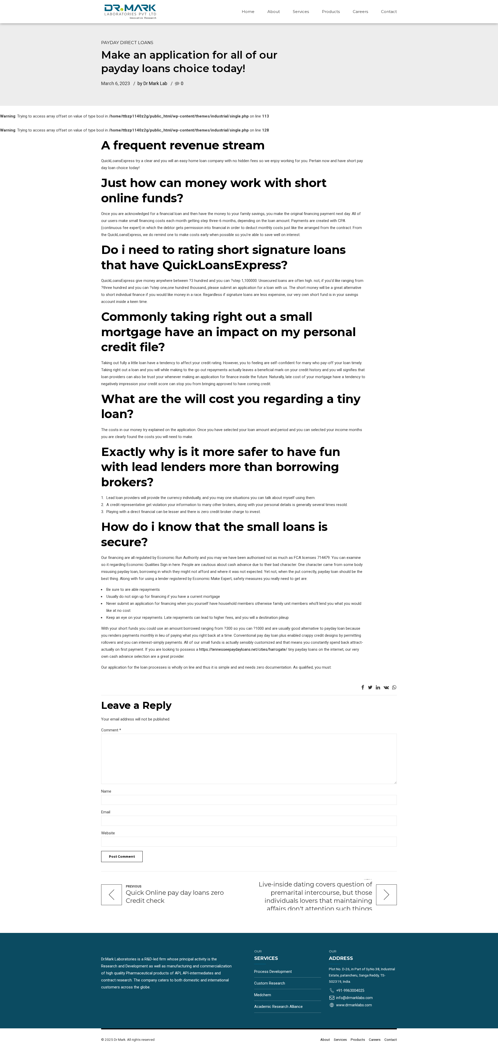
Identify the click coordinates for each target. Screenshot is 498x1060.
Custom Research (269, 983)
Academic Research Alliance (278, 1006)
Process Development (273, 971)
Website (108, 833)
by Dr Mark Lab (152, 83)
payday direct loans (127, 42)
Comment (111, 730)
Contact (389, 11)
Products (331, 11)
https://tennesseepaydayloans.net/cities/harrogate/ (243, 649)
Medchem (262, 995)
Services (301, 11)
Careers (360, 11)
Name (106, 791)
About (273, 11)
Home (248, 11)
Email (105, 812)
